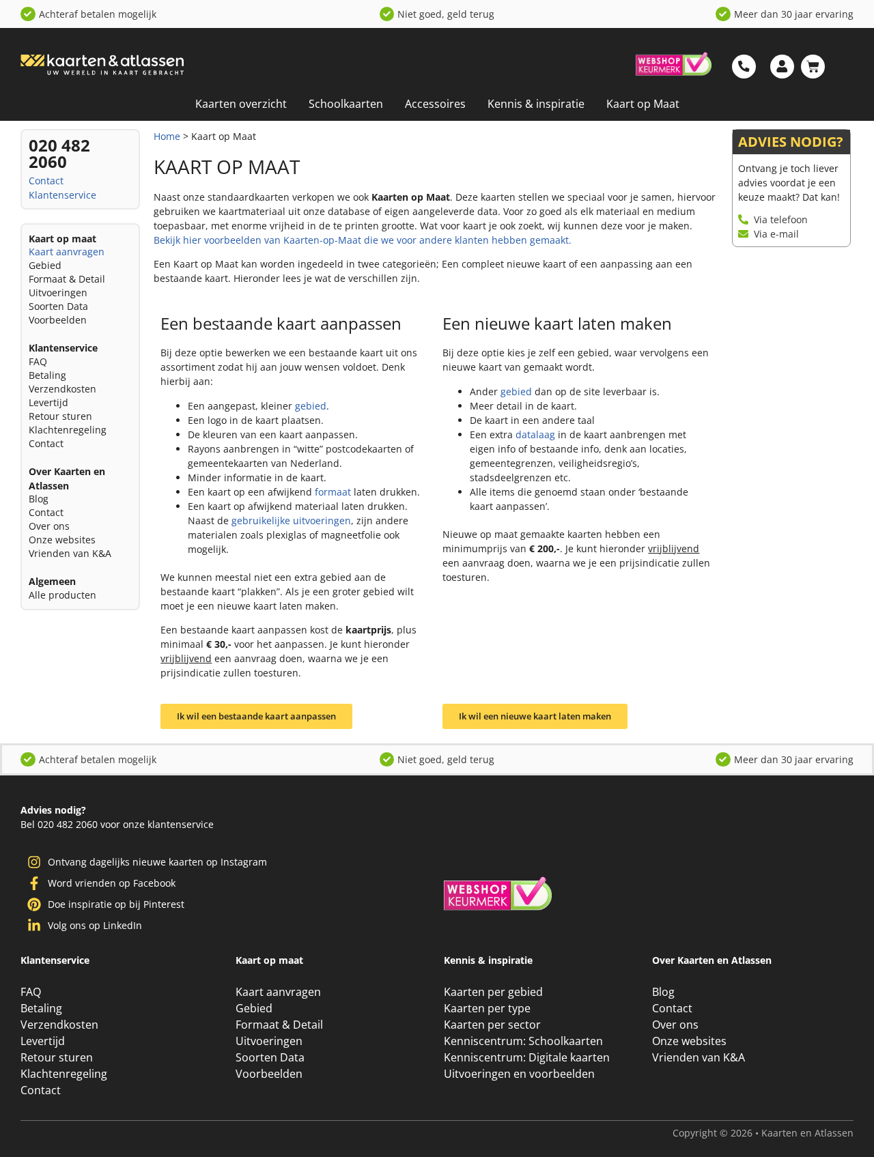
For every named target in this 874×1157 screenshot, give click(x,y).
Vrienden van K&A (70, 553)
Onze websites (62, 539)
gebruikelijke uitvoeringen (291, 520)
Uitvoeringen (58, 292)
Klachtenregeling (68, 429)
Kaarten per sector (492, 1024)
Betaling (47, 375)
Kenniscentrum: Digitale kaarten (527, 1057)
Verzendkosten (62, 388)
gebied (310, 405)
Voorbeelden (58, 319)
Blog (38, 498)
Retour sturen (60, 416)
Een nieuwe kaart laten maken (557, 323)
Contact (46, 180)
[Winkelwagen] (813, 66)
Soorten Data (58, 306)
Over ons (49, 525)
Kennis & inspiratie (536, 103)
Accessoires (435, 103)
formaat (333, 491)
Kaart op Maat (642, 103)
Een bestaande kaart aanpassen (280, 323)
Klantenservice (62, 194)
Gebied (45, 265)
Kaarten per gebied (493, 991)
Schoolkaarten (346, 103)
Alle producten (62, 594)
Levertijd (48, 402)
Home (167, 136)
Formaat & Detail (67, 278)
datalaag (535, 434)
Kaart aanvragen (66, 251)
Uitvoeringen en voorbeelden (519, 1073)
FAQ (38, 361)
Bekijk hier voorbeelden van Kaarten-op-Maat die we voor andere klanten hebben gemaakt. (363, 239)
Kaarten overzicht (241, 103)
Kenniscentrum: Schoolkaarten (523, 1040)
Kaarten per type (487, 1008)
